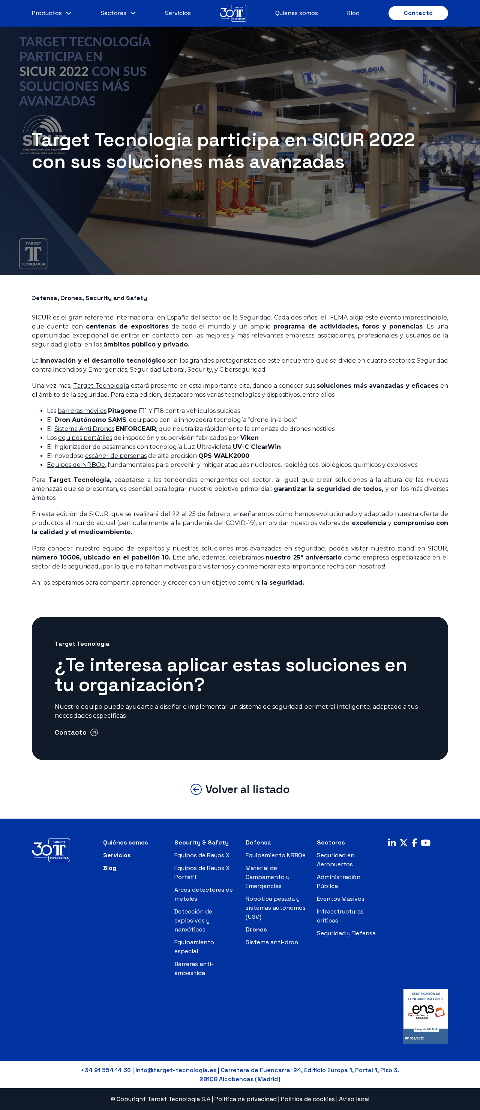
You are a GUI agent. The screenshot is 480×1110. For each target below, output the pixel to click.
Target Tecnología (101, 385)
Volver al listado (248, 789)
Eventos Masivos (340, 899)
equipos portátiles (85, 437)
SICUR (41, 317)
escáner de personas (116, 455)
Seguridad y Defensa (346, 933)
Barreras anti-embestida (194, 968)
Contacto (418, 13)
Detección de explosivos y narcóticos (193, 920)
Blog (353, 13)
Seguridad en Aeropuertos (335, 859)
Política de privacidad (245, 1099)
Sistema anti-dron (272, 942)
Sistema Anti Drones (84, 428)
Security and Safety (116, 298)
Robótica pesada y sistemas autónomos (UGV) (276, 908)
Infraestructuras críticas (340, 916)
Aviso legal (354, 1099)
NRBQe (76, 464)
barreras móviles (82, 410)
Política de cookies (308, 1099)
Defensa (44, 298)
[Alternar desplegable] (69, 13)
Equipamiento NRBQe (276, 855)
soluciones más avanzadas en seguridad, (263, 548)
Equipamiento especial (194, 946)
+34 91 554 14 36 (106, 1070)
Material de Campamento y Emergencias (268, 877)
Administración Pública (338, 881)
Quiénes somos (296, 13)
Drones (71, 298)
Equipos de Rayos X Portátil (202, 872)
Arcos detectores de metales (203, 894)
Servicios (178, 13)
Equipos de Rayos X (202, 855)
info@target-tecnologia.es (175, 1070)
